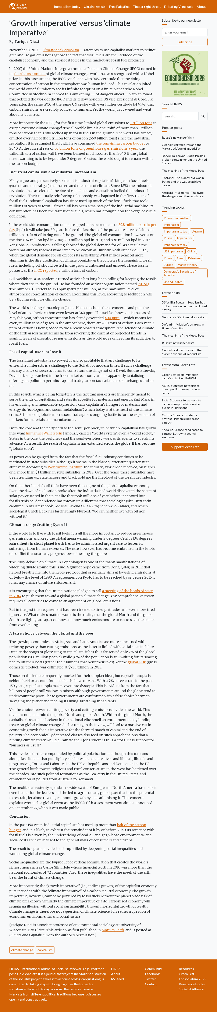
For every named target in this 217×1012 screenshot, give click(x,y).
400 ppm (112, 318)
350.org (143, 284)
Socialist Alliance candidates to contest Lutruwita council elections (182, 433)
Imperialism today (67, 6)
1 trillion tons (141, 123)
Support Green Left (185, 447)
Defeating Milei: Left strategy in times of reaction (183, 326)
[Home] (20, 6)
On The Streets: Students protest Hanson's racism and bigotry (180, 418)
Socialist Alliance (191, 989)
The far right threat (147, 6)
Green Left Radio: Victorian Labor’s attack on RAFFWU (180, 376)
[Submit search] (203, 116)
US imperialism (173, 251)
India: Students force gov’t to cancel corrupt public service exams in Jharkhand (181, 403)
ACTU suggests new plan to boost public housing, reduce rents (181, 389)
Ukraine (197, 231)
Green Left (186, 974)
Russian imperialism (176, 218)
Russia (168, 238)
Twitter (150, 979)
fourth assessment (30, 74)
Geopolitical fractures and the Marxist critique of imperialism (182, 146)
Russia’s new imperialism (178, 137)
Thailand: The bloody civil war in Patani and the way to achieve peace (183, 181)
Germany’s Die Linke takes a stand (184, 317)
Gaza (180, 258)
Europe (168, 264)
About (201, 6)
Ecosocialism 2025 (192, 979)
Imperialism (171, 224)
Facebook (152, 974)
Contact (151, 984)
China (191, 251)
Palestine (194, 258)
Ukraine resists (95, 6)
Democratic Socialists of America (180, 273)
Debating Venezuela (178, 6)
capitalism (45, 950)
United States (173, 282)
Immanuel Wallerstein (44, 433)
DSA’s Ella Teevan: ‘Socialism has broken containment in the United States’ (184, 159)
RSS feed (117, 979)
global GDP (137, 662)
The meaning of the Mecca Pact (183, 170)
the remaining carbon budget (120, 143)
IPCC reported (45, 270)
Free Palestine (119, 6)
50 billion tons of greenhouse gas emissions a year (96, 148)
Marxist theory (187, 264)
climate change (22, 950)
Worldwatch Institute (65, 467)
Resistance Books (192, 984)
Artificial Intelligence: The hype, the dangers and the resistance (183, 194)
